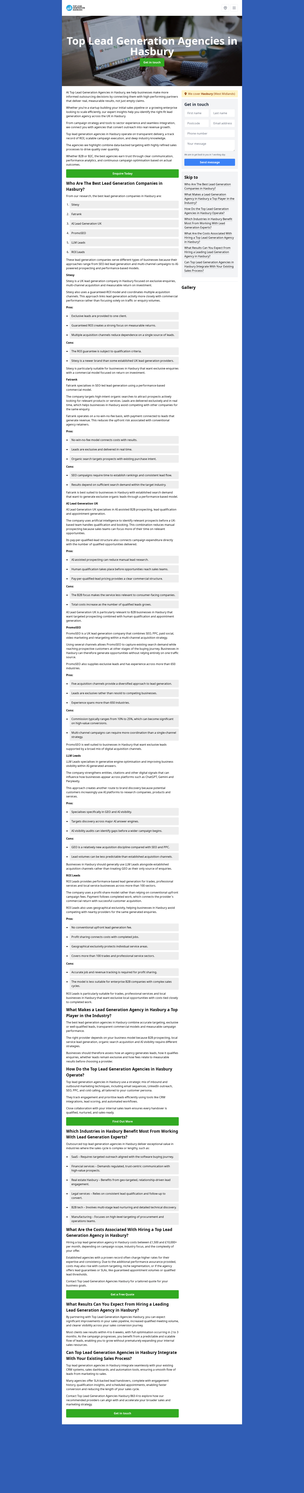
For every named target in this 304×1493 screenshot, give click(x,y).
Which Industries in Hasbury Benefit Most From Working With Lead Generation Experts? (208, 223)
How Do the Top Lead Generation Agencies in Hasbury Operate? (206, 211)
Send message (210, 162)
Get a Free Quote (122, 1294)
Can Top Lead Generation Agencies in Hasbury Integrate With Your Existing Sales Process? (209, 266)
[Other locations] (225, 8)
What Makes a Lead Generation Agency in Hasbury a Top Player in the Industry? (209, 198)
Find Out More (122, 1121)
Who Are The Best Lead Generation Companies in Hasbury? (207, 186)
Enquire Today (122, 173)
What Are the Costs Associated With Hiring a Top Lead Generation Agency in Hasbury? (209, 237)
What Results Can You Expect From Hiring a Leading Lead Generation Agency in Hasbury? (207, 252)
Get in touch (152, 62)
